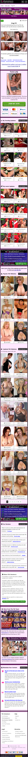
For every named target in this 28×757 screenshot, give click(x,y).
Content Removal (6, 739)
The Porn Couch (14, 546)
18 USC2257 (5, 731)
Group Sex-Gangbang (20, 61)
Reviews (4, 598)
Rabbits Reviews (10, 562)
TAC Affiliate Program (20, 733)
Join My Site (17, 270)
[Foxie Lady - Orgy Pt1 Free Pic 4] (20, 46)
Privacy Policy (11, 756)
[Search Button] (22, 2)
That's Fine (19, 756)
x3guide (23, 555)
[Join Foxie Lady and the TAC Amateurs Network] (5, 109)
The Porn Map (17, 536)
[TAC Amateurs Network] (7, 1)
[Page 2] (16, 501)
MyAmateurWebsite (7, 659)
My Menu (14, 16)
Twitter (3, 725)
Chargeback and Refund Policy (7, 741)
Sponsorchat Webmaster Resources (20, 736)
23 (20, 502)
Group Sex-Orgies (10, 61)
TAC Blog (4, 722)
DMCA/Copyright (6, 737)
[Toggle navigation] (26, 2)
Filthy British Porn (17, 541)
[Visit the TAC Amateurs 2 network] (13, 620)
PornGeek (9, 531)
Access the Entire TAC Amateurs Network (14, 104)
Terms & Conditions (6, 733)
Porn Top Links (21, 567)
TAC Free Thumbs (6, 724)
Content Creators (19, 731)
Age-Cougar (3, 60)
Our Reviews (5, 716)
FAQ (16, 718)
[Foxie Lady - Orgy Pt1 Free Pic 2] (20, 36)
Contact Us (17, 720)
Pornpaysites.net (21, 551)
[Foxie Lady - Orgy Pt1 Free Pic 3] (7, 46)
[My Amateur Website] (14, 647)
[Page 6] (18, 501)
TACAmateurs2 (5, 632)
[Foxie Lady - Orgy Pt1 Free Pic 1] (7, 36)
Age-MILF (9, 60)
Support (17, 716)
